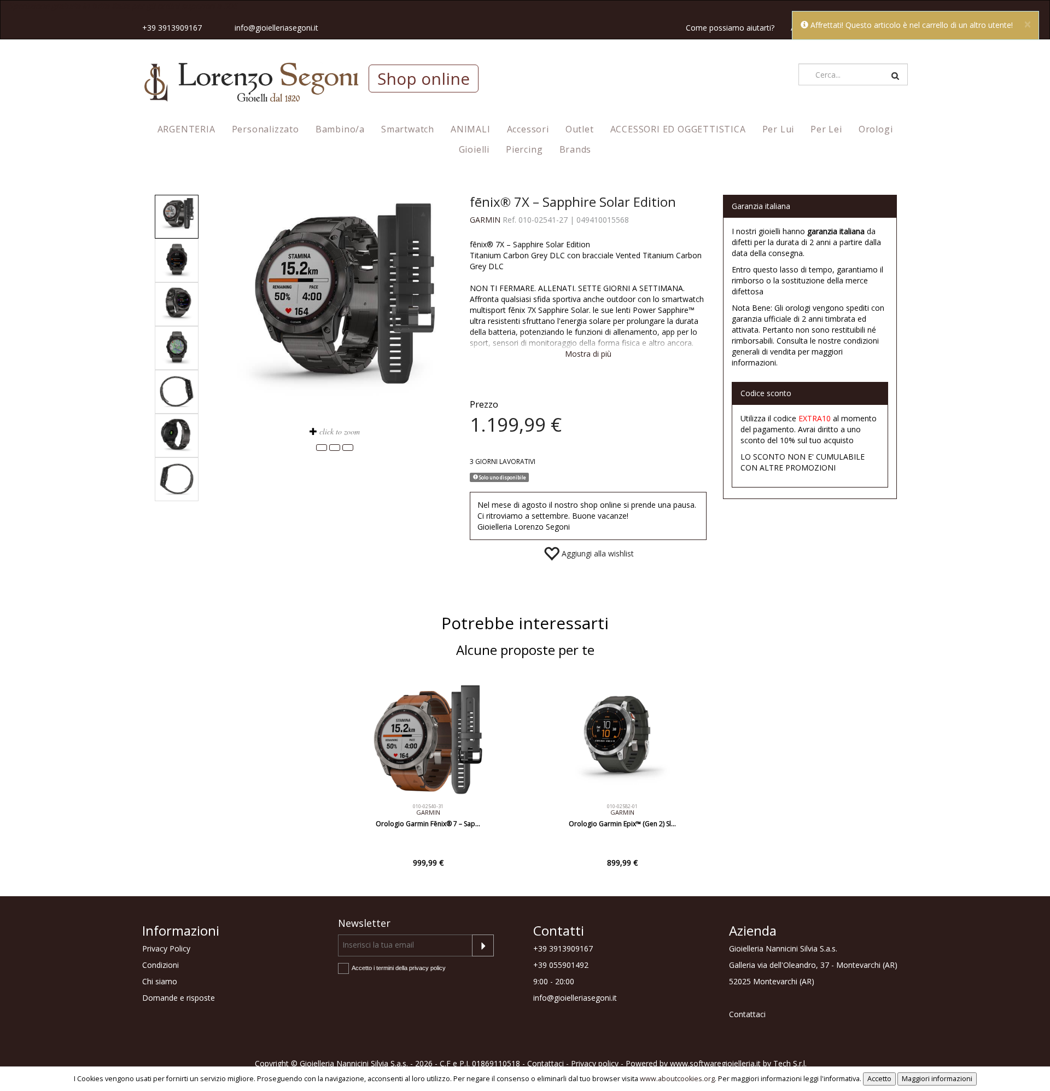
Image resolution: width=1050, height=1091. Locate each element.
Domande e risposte (178, 998)
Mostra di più (588, 354)
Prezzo (484, 404)
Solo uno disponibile (502, 476)
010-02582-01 (622, 806)
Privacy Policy (166, 948)
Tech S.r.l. (790, 1063)
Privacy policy (595, 1063)
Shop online (423, 78)
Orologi (876, 129)
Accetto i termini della (399, 968)
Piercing (524, 149)
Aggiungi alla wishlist (596, 553)
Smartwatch (407, 129)
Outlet (579, 129)
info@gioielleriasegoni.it (276, 27)
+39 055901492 (560, 965)
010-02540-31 (428, 806)
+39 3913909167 (172, 27)
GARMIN (485, 219)
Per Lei (826, 129)
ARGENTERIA (186, 129)
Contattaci (747, 1014)
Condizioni (160, 965)
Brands (575, 149)
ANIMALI (471, 129)
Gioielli (474, 149)
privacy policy (427, 968)
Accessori (528, 129)
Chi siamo (159, 981)
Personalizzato (265, 129)
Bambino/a (340, 129)
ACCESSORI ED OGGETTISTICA (678, 129)
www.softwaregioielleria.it (715, 1063)
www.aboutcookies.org (677, 1078)
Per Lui (778, 129)
